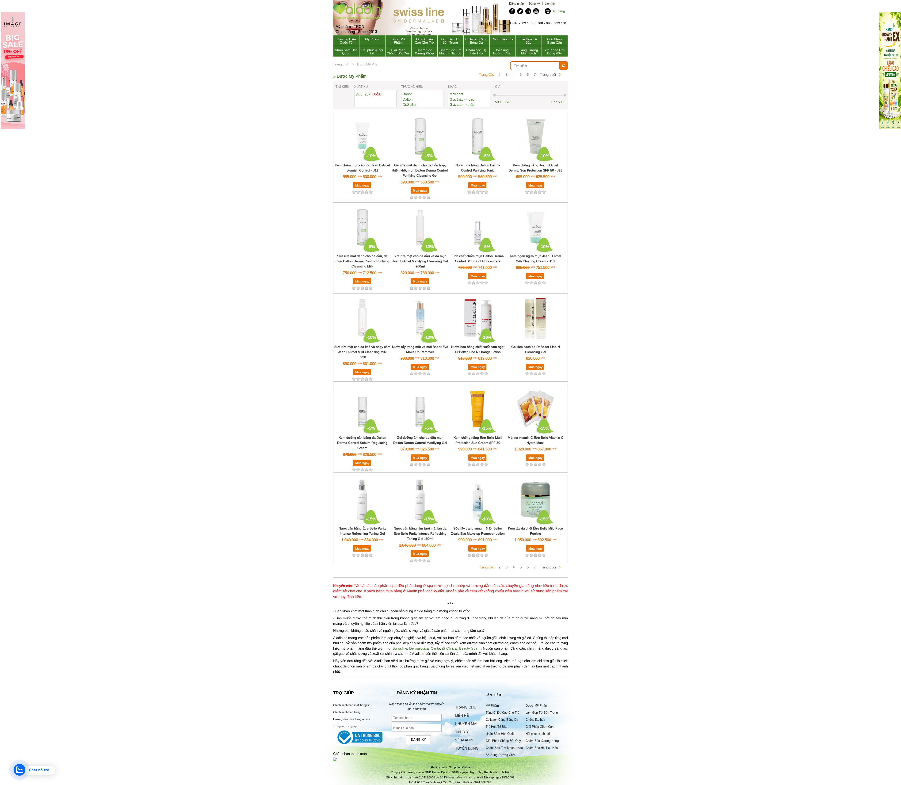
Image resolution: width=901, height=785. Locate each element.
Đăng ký (534, 3)
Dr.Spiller (409, 105)
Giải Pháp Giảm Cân (554, 40)
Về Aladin (464, 740)
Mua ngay (362, 185)
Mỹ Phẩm (372, 39)
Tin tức (462, 732)
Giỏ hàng (558, 11)
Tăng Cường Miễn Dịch (528, 51)
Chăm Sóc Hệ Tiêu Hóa (476, 51)
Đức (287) (369, 94)
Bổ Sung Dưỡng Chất (502, 51)
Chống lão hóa (502, 39)
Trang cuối (548, 74)
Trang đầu (486, 74)
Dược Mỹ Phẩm (398, 40)
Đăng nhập (516, 3)
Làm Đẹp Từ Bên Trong (450, 40)
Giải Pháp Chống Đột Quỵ (398, 51)
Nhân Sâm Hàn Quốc (346, 51)
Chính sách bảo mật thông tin (351, 705)
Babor (407, 94)
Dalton (407, 99)
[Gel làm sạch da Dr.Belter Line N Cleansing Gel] (535, 341)
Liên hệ (550, 3)
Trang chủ (340, 64)
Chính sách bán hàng (347, 712)
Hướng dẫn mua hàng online (351, 719)
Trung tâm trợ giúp (345, 726)
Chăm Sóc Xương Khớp (424, 51)
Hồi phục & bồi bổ (372, 51)
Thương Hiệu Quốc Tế (346, 40)
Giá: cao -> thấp (462, 105)
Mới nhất (456, 94)
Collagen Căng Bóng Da (476, 40)
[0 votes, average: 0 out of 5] (371, 192)
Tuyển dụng (467, 748)
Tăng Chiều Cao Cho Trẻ (424, 40)
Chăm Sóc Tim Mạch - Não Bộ (450, 51)
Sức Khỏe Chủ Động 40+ (554, 51)
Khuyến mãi (466, 724)
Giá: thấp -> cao (462, 99)
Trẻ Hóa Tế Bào (528, 40)
